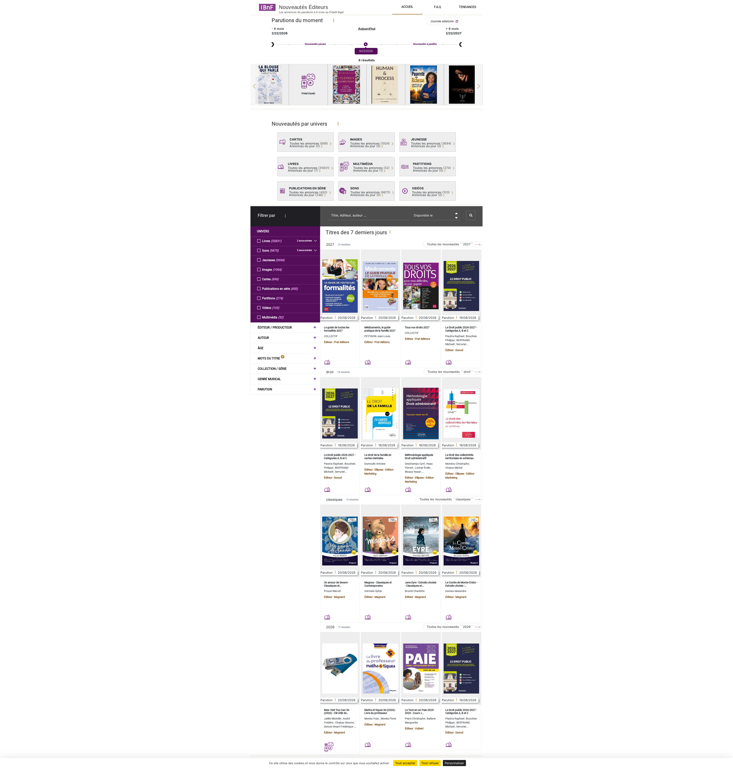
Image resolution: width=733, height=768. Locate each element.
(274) (279, 298)
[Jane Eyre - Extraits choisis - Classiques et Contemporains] (421, 541)
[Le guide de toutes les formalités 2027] (340, 286)
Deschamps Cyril (415, 463)
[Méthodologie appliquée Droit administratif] (421, 413)
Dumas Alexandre (455, 591)
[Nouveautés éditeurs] (314, 7)
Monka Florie (388, 718)
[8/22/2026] (365, 44)
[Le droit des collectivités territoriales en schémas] (461, 413)
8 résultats (366, 60)
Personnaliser (454, 763)
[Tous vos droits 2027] (421, 286)
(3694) (280, 260)
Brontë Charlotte (415, 591)
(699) (275, 279)
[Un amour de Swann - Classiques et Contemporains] (340, 541)
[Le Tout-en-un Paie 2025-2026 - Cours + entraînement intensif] (421, 669)
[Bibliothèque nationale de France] (266, 7)
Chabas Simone (344, 722)
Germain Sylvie (373, 591)
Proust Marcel (332, 591)
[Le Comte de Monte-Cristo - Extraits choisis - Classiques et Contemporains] (461, 541)
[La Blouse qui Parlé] (269, 85)
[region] (366, 86)
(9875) (274, 250)
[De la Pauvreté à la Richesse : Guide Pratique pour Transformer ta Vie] (424, 85)
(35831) (276, 241)
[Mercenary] (463, 85)
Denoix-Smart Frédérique (339, 726)
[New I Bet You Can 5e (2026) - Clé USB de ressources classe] (340, 668)
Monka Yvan (372, 718)
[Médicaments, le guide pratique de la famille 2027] (380, 286)
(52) (281, 317)
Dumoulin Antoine (374, 463)
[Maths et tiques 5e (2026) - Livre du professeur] (380, 669)
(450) (294, 289)
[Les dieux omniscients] (347, 85)
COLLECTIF (331, 336)
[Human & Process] (385, 85)
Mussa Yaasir (413, 471)
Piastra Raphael (455, 336)
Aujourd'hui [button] (366, 29)
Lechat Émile (423, 467)
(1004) (277, 269)
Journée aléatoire (442, 21)
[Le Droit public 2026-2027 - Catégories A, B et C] (461, 286)
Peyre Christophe (415, 718)
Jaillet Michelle (333, 718)
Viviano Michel (453, 467)
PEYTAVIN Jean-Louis (377, 336)
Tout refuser (430, 763)
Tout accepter (405, 763)
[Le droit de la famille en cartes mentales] (380, 413)
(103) (275, 308)
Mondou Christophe (457, 463)
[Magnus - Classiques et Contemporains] (380, 541)
